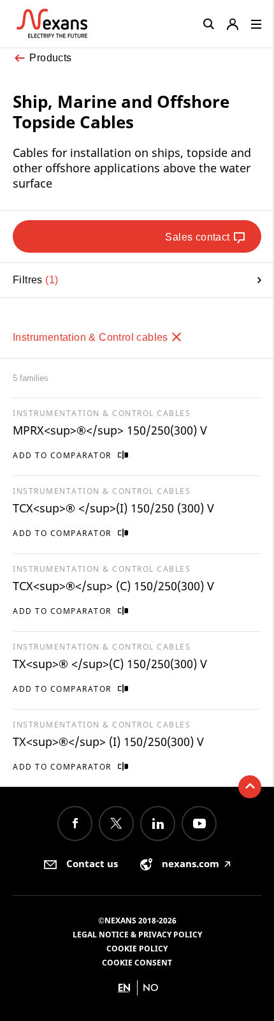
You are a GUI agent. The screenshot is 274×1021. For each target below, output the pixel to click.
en (124, 987)
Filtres (34, 279)
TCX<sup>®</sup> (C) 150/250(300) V (113, 585)
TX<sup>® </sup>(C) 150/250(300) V (110, 663)
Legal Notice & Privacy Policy (137, 934)
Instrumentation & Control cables (92, 337)
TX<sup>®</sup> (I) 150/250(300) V (108, 741)
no (151, 987)
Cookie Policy (137, 948)
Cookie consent (137, 962)
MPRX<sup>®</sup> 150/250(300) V (110, 430)
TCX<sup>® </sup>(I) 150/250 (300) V (113, 508)
